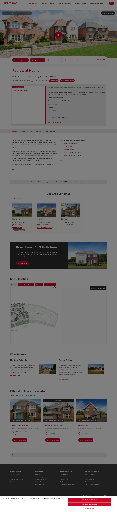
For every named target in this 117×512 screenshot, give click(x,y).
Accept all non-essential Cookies (89, 499)
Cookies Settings (89, 508)
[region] (58, 504)
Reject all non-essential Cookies (89, 504)
